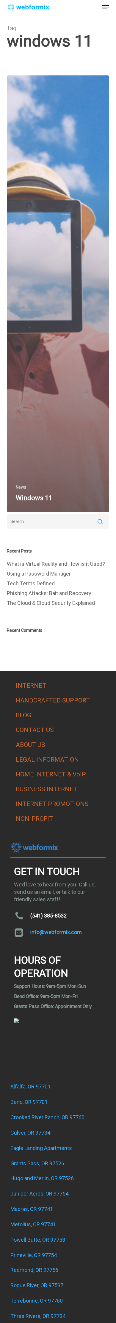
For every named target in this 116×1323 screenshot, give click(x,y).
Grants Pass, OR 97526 (37, 1163)
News (21, 487)
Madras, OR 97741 (31, 1209)
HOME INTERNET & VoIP (51, 774)
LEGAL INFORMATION (47, 759)
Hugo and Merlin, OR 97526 (42, 1178)
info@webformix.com (56, 932)
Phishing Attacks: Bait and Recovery (49, 593)
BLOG (23, 715)
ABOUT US (30, 744)
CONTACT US (35, 730)
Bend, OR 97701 (29, 1102)
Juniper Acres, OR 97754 (39, 1193)
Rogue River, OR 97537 (36, 1285)
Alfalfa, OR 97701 (30, 1086)
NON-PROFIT (34, 818)
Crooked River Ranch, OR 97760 (47, 1117)
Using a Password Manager (39, 574)
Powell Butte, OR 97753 (37, 1240)
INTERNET (31, 685)
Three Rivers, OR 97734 (37, 1316)
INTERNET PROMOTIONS (52, 803)
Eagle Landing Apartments (41, 1148)
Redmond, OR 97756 (34, 1270)
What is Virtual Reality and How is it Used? (56, 564)
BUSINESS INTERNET (46, 789)
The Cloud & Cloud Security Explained (51, 603)
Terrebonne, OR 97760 (36, 1301)
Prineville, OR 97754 (33, 1255)
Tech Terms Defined (31, 583)
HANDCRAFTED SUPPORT (53, 700)
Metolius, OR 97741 (33, 1224)
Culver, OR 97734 (30, 1133)
